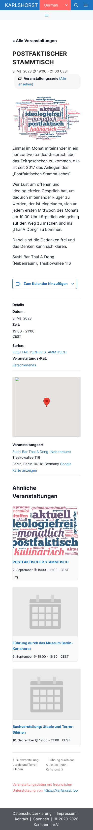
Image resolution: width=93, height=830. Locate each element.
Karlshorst (21, 5)
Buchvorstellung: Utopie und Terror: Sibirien (25, 764)
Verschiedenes (24, 365)
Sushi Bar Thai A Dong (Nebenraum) (41, 451)
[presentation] (45, 531)
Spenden (41, 819)
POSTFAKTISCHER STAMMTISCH (39, 352)
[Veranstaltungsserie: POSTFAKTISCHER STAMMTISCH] (16, 577)
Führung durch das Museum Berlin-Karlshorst (60, 764)
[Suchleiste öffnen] (76, 5)
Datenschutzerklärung (32, 813)
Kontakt (21, 819)
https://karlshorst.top (61, 790)
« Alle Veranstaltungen (34, 40)
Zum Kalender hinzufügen (46, 283)
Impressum (66, 813)
